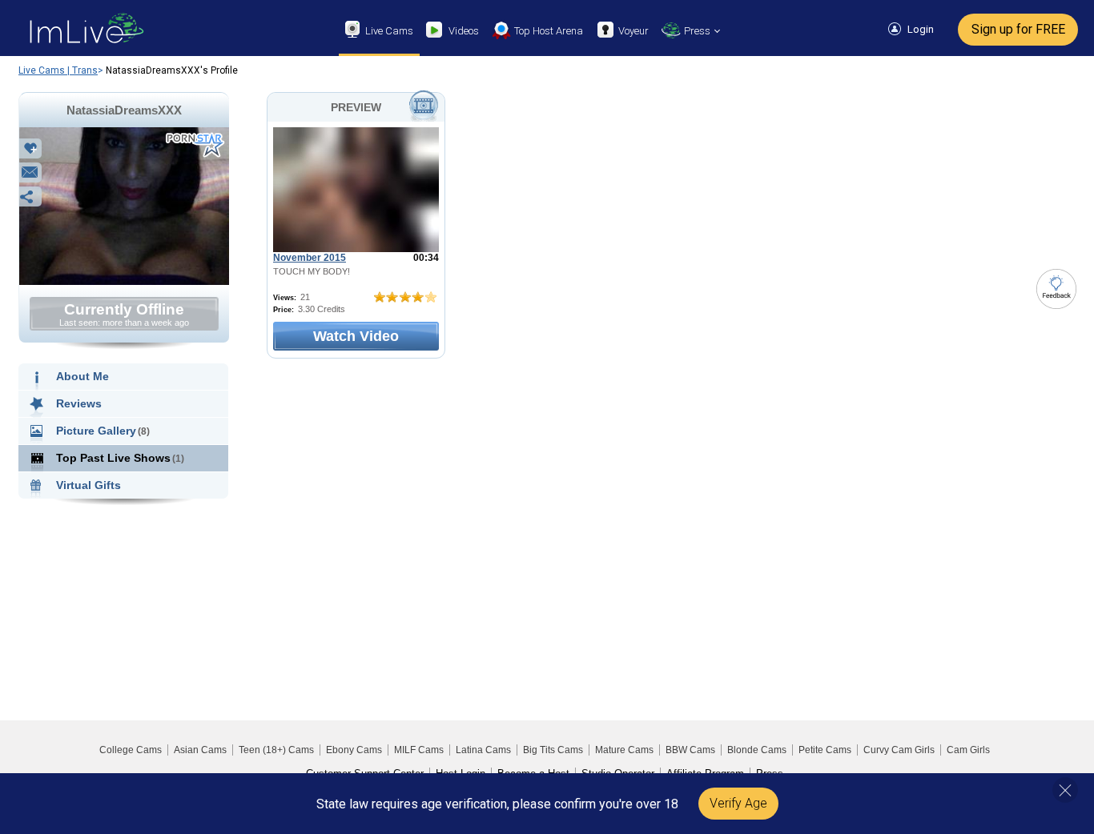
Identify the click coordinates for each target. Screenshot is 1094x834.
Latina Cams (483, 750)
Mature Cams (624, 750)
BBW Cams (690, 750)
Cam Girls (968, 750)
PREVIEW (356, 107)
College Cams (130, 750)
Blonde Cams (756, 750)
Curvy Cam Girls (899, 750)
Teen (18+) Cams (276, 750)
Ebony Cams (354, 750)
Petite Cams (824, 750)
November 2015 (309, 257)
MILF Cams (419, 750)
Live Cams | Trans (58, 70)
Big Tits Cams (553, 750)
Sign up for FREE (1018, 29)
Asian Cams (200, 750)
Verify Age (738, 803)
